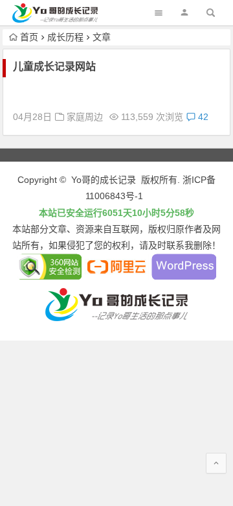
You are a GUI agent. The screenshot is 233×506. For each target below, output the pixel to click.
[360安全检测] (49, 276)
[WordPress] (183, 276)
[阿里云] (116, 276)
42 (201, 117)
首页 (29, 37)
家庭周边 (85, 117)
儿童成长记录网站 (54, 66)
